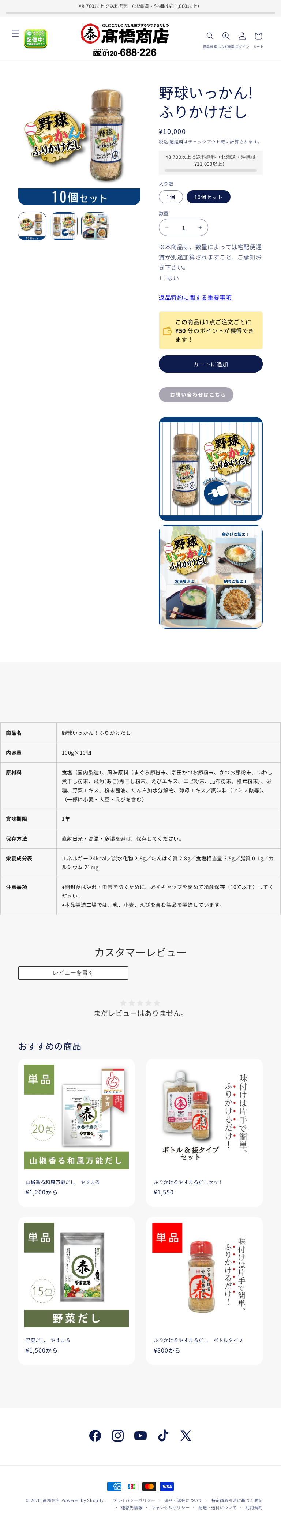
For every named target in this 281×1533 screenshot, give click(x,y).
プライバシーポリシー (134, 1500)
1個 (170, 197)
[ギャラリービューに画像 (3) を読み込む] (64, 226)
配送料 (176, 141)
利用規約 (254, 1507)
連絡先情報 (132, 1507)
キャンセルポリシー (170, 1507)
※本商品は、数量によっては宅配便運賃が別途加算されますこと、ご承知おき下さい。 (210, 257)
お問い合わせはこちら (198, 394)
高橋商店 (51, 1500)
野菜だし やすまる (48, 1340)
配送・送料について (217, 1507)
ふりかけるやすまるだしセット (188, 1182)
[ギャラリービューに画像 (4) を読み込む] (95, 226)
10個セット (208, 197)
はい (173, 277)
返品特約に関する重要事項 (195, 297)
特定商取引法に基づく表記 (237, 1500)
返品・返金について (183, 1500)
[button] (15, 34)
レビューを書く (73, 972)
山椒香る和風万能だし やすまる (63, 1182)
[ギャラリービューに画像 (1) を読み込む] (32, 226)
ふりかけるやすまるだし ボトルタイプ (198, 1340)
